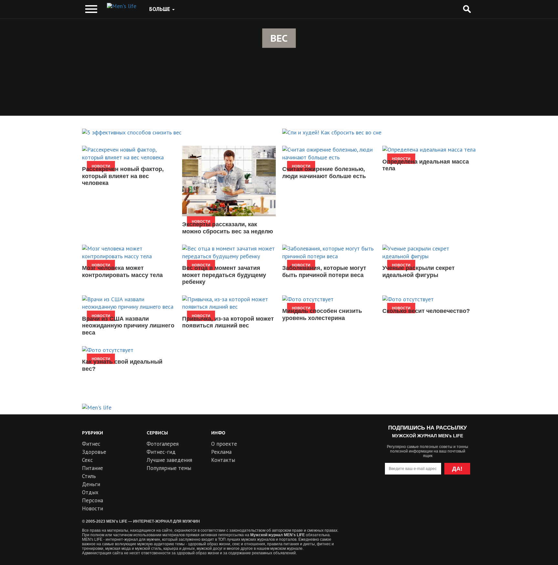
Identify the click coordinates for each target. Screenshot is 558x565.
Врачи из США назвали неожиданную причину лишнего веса (128, 325)
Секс (87, 460)
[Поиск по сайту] (467, 9)
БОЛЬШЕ (160, 9)
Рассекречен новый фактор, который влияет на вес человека (123, 176)
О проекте (224, 443)
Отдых (90, 492)
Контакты (223, 460)
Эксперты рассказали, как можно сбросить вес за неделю (227, 228)
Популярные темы (169, 468)
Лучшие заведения (169, 460)
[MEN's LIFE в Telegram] (415, 494)
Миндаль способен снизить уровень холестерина (322, 314)
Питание (92, 468)
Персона (92, 500)
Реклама (221, 451)
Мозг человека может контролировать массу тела (122, 271)
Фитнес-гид (161, 451)
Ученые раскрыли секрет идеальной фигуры (418, 271)
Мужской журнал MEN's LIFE (277, 535)
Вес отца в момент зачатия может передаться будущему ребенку (224, 275)
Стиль (89, 476)
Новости (92, 508)
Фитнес (91, 443)
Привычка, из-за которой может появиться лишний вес (228, 322)
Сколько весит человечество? (426, 311)
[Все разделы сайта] (91, 9)
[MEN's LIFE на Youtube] (392, 494)
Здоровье (94, 451)
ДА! (457, 468)
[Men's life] (121, 6)
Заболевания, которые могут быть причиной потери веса (324, 271)
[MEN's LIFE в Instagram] (439, 494)
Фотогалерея (163, 443)
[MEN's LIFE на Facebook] (462, 494)
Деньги (91, 484)
